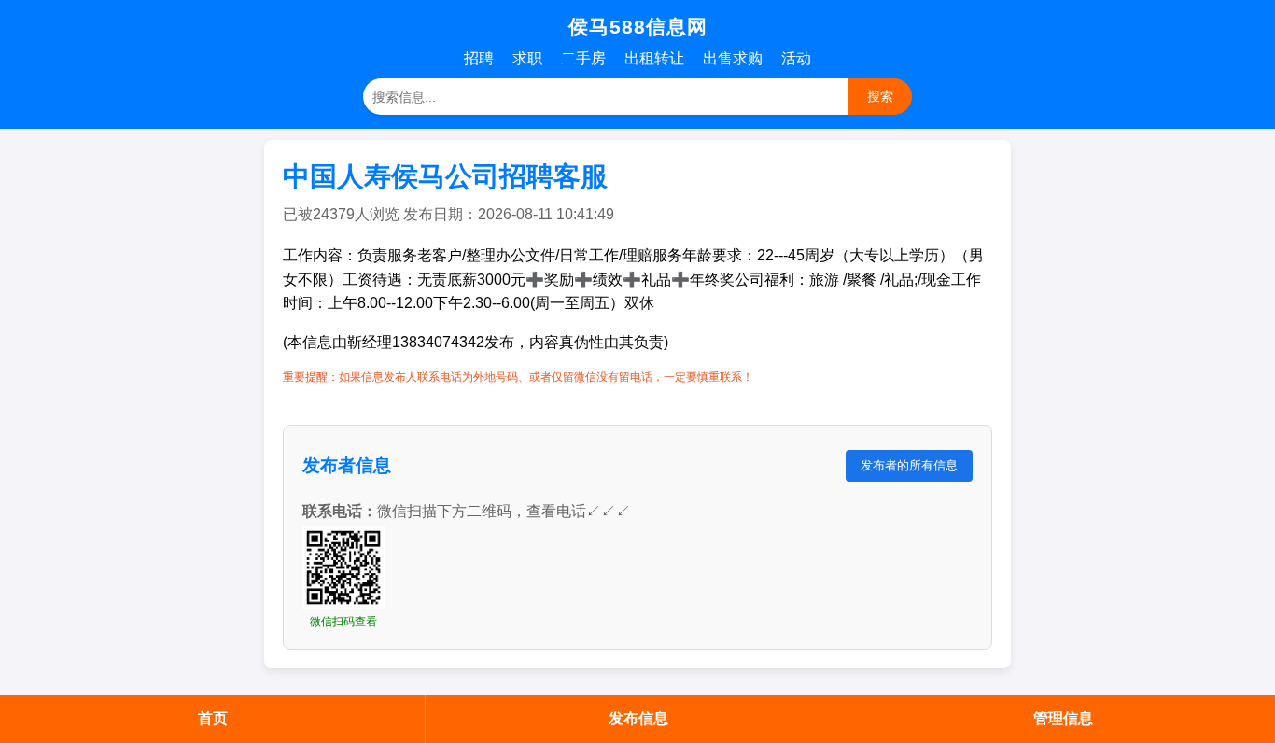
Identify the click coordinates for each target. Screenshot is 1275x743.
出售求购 (733, 58)
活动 (796, 58)
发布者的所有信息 (909, 465)
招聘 (479, 58)
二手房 (583, 58)
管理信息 (1063, 718)
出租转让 (654, 58)
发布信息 (638, 718)
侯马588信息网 (638, 26)
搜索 (880, 96)
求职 (527, 58)
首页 (213, 718)
